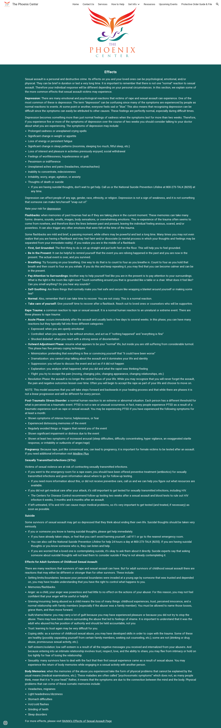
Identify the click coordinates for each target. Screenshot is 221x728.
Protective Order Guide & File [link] (196, 4)
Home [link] (75, 4)
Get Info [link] (132, 4)
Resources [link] (149, 4)
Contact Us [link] (88, 4)
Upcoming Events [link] (168, 4)
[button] (217, 4)
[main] (110, 396)
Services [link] (102, 4)
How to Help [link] (117, 4)
